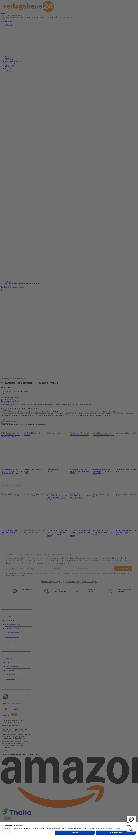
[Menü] (135, 817)
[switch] (131, 829)
